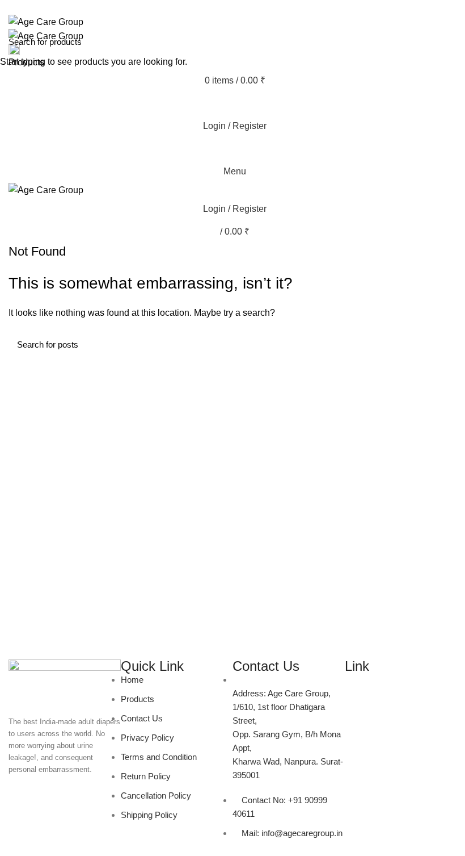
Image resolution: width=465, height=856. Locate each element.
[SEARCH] (450, 41)
